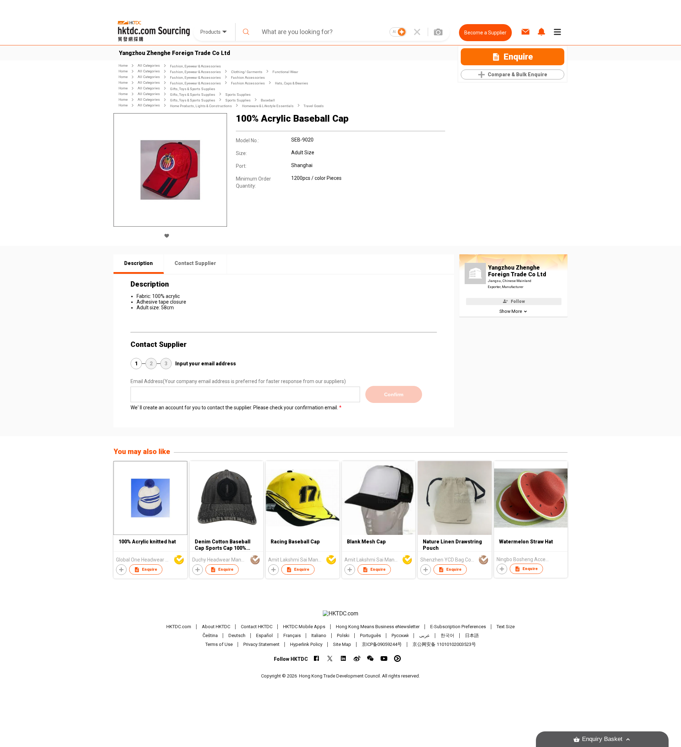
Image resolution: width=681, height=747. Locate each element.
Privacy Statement (261, 644)
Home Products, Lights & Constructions (201, 106)
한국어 (447, 635)
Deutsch (236, 635)
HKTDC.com (178, 626)
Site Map (342, 644)
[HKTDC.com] (340, 613)
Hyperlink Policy (306, 644)
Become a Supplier (485, 32)
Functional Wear (285, 72)
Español (264, 635)
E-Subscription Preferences (458, 626)
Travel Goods (314, 106)
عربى (424, 635)
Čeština (210, 635)
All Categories (149, 65)
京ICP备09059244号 (382, 644)
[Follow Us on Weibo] (357, 658)
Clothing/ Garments (246, 72)
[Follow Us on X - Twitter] (330, 658)
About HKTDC (216, 626)
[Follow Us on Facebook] (316, 658)
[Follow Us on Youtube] (384, 658)
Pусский (400, 635)
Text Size (506, 626)
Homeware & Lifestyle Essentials (268, 106)
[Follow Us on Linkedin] (343, 658)
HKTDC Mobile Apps (304, 626)
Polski (343, 635)
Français (292, 635)
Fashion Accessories (248, 77)
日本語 (472, 635)
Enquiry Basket (602, 739)
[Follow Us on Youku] (397, 658)
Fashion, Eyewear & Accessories (195, 66)
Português (370, 635)
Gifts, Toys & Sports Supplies (192, 89)
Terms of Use (219, 644)
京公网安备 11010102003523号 (444, 644)
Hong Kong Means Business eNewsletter (378, 626)
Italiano (318, 635)
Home (123, 65)
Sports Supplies (238, 94)
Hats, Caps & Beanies (291, 83)
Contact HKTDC (256, 626)
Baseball (268, 100)
